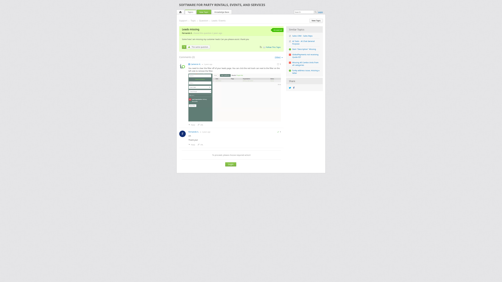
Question (203, 20)
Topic (193, 20)
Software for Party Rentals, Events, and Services (222, 5)
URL (201, 125)
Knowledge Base (222, 12)
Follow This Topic (273, 47)
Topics (190, 12)
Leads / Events (219, 20)
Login (320, 12)
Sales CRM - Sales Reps (302, 36)
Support (183, 20)
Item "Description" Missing (304, 49)
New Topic (203, 12)
